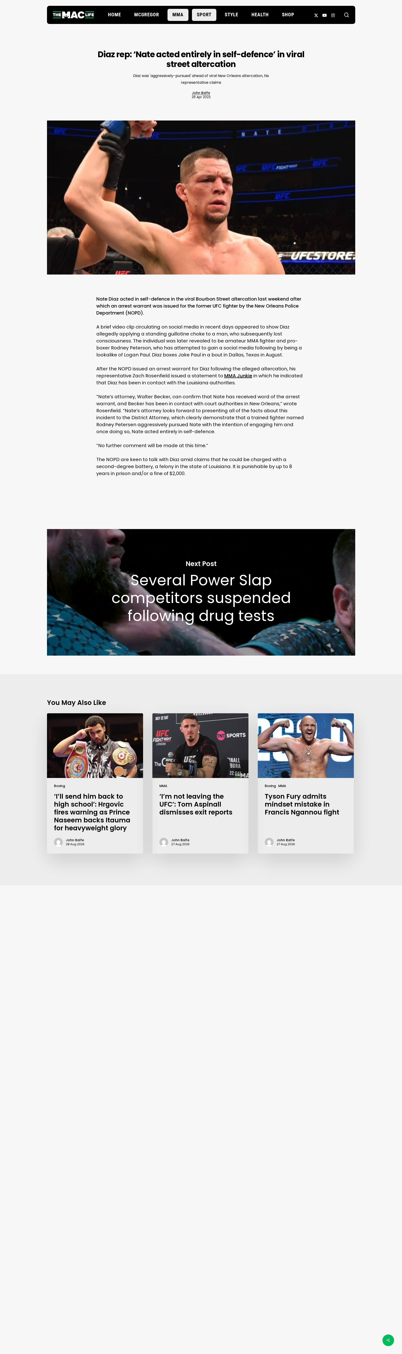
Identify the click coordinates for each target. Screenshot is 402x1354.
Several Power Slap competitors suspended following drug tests (201, 592)
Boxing (59, 786)
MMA (163, 786)
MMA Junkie (238, 375)
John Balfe (201, 92)
